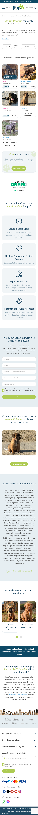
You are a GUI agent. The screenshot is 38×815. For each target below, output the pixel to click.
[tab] (16, 637)
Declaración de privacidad (27, 808)
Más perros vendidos (19, 464)
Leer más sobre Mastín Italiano (19, 571)
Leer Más (5, 39)
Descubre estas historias (18, 695)
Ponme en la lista (19, 168)
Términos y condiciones (10, 808)
